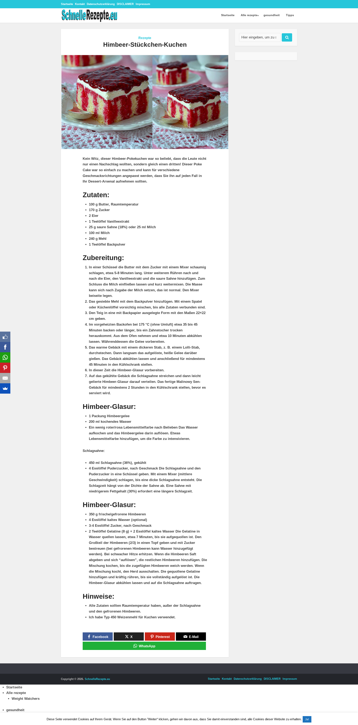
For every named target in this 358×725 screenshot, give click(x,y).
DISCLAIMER (125, 4)
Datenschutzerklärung (101, 4)
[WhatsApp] (5, 357)
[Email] (5, 378)
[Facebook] (5, 347)
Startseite (67, 4)
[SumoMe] (5, 388)
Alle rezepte (249, 15)
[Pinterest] (5, 368)
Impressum (143, 4)
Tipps (290, 15)
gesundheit (272, 15)
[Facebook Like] (5, 337)
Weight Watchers (26, 699)
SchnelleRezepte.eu (97, 679)
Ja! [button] (307, 719)
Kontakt (80, 4)
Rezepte (144, 38)
